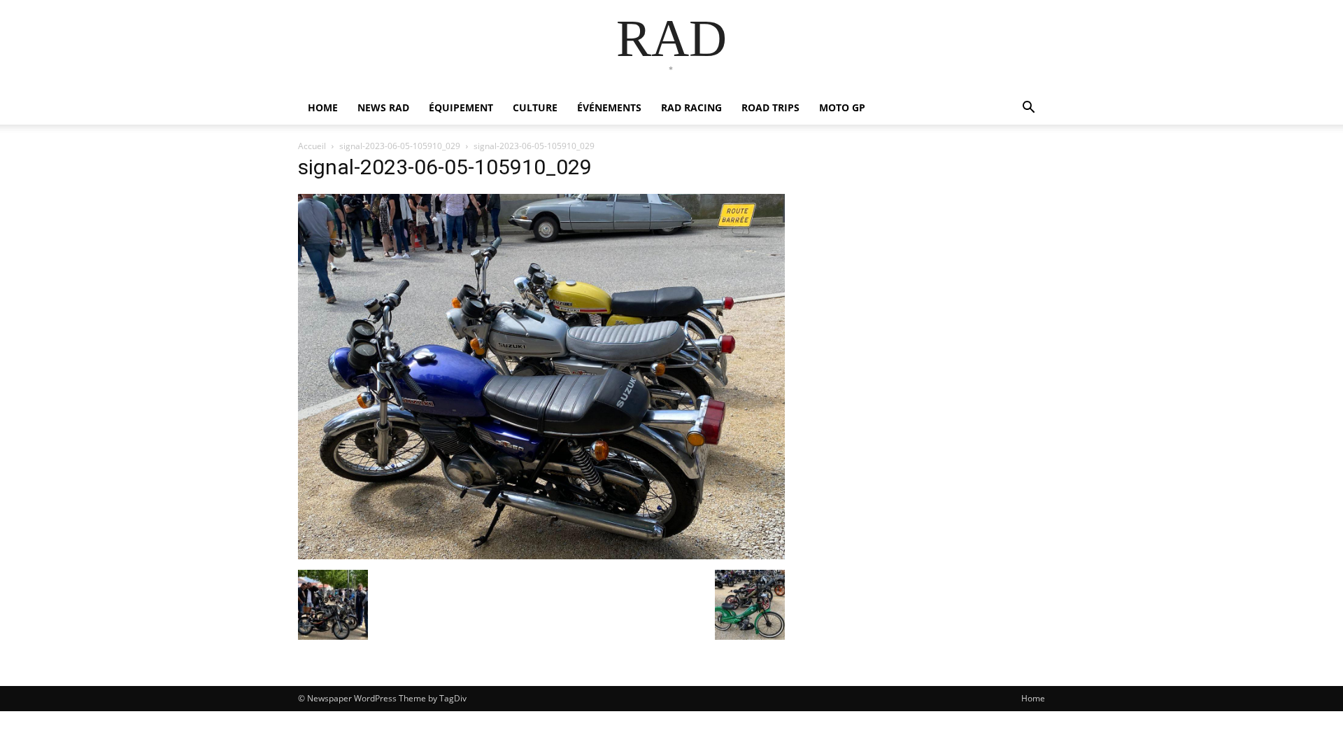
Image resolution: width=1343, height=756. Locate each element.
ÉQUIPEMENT (461, 107)
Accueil (312, 146)
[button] (1028, 108)
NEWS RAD (383, 107)
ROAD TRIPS (770, 107)
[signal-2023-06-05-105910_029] (541, 555)
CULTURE (535, 107)
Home (1033, 698)
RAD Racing (691, 107)
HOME (323, 107)
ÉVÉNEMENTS (609, 107)
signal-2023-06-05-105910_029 (399, 146)
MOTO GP (842, 107)
